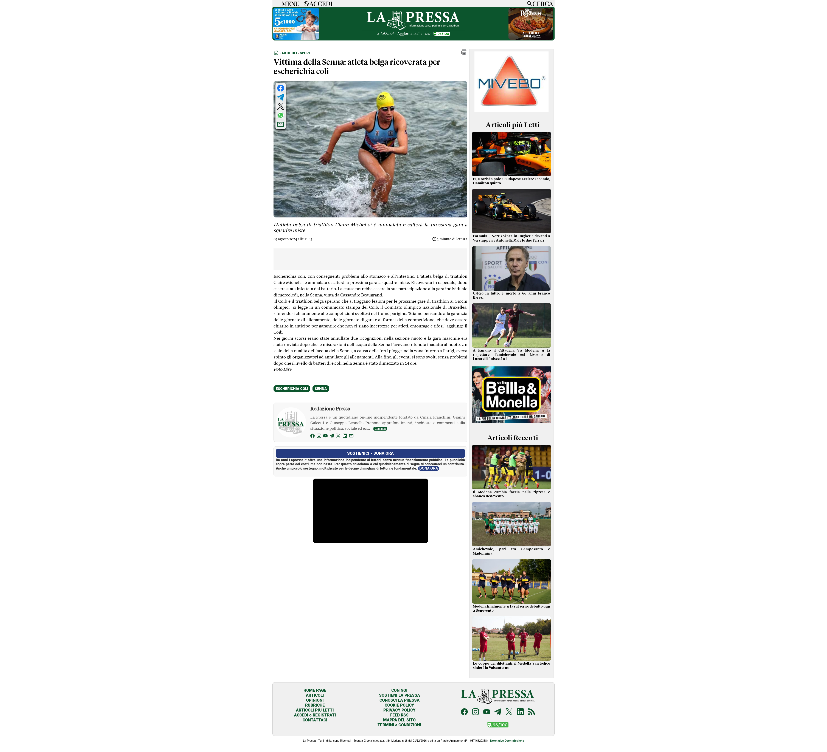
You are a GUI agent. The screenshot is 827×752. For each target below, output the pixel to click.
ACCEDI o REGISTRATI (315, 715)
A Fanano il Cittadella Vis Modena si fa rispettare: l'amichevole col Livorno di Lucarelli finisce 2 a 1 (511, 354)
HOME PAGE (314, 690)
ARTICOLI (315, 695)
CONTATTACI (315, 720)
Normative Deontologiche (507, 740)
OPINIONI (315, 700)
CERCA (542, 3)
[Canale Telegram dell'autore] (332, 436)
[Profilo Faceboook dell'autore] (312, 436)
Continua (380, 428)
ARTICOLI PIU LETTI (315, 710)
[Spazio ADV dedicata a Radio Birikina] (511, 424)
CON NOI (399, 690)
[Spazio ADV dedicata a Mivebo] (511, 111)
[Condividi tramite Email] (280, 124)
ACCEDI (321, 3)
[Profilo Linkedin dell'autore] (345, 436)
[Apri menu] (277, 3)
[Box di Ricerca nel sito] (528, 3)
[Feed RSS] (531, 712)
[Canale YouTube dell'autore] (325, 436)
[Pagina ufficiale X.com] (509, 712)
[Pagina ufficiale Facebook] (464, 712)
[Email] (351, 436)
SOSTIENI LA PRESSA (399, 695)
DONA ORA (428, 468)
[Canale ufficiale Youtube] (486, 712)
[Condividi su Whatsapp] (280, 115)
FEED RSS (399, 715)
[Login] (306, 3)
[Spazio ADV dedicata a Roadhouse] (530, 38)
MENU (290, 3)
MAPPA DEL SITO (399, 720)
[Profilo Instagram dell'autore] (319, 436)
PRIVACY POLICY (399, 710)
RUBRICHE (315, 705)
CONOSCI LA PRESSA (399, 700)
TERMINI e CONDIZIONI (399, 725)
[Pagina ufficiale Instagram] (475, 712)
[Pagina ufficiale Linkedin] (520, 712)
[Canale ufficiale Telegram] (497, 712)
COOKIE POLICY (399, 705)
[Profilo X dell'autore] (338, 436)
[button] (464, 54)
